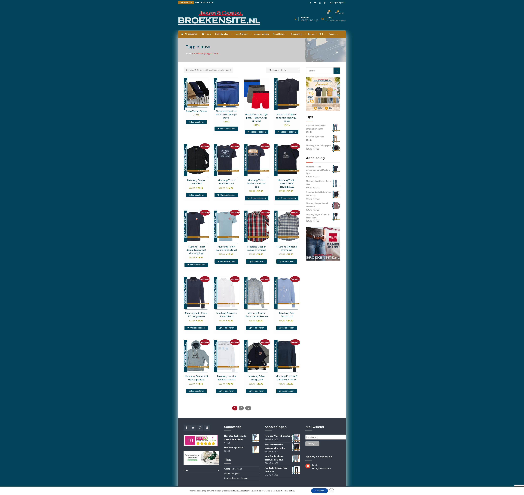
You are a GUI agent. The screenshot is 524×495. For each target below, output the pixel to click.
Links (186, 470)
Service (332, 34)
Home (208, 34)
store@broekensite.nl (336, 20)
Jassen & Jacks (261, 34)
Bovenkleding (279, 34)
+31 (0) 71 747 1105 (309, 20)
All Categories (191, 34)
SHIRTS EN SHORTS (204, 3)
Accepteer (319, 490)
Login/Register (339, 3)
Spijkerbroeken (221, 34)
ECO (321, 34)
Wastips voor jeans (233, 469)
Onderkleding (296, 34)
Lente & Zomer (241, 34)
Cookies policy (287, 491)
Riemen (311, 34)
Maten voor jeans (232, 473)
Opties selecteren (196, 122)
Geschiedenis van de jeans (236, 478)
